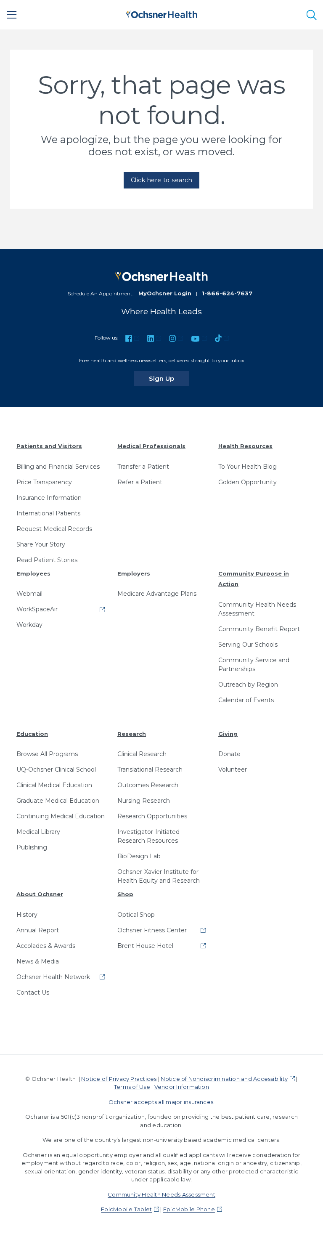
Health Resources (245, 446)
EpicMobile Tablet (126, 1209)
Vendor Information (181, 1086)
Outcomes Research (147, 785)
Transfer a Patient (143, 466)
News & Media (37, 961)
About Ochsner (39, 894)
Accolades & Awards (45, 946)
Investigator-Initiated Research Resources (148, 836)
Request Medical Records (54, 529)
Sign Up (169, 378)
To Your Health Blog (247, 466)
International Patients (48, 513)
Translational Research (150, 769)
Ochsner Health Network (53, 977)
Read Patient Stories (46, 560)
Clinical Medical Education (54, 785)
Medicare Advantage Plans (156, 593)
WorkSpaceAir (37, 609)
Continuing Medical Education (60, 816)
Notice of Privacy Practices (118, 1078)
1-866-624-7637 (227, 293)
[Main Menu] (11, 14)
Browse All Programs (47, 754)
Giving (228, 733)
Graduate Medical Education (57, 800)
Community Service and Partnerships (253, 664)
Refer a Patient (139, 482)
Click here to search (162, 180)
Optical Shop (136, 914)
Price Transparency (44, 482)
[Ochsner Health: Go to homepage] (161, 13)
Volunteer (232, 769)
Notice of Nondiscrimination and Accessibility (224, 1078)
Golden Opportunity (247, 482)
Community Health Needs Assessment (257, 609)
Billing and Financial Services (58, 466)
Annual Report (37, 930)
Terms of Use (132, 1086)
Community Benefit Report (259, 629)
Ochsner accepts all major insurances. (162, 1102)
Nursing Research (143, 800)
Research (131, 733)
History (26, 914)
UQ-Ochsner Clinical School (56, 769)
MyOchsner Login (164, 293)
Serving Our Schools (248, 644)
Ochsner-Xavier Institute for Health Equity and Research (158, 876)
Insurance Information (49, 498)
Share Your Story (40, 544)
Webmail (29, 593)
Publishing (31, 847)
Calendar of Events (246, 700)
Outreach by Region (248, 684)
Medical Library (38, 832)
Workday (29, 625)
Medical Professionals (151, 446)
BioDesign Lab (139, 856)
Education (32, 733)
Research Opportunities (152, 816)
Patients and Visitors (49, 446)
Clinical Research (142, 754)
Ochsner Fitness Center (152, 930)
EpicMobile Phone (189, 1209)
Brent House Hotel (145, 946)
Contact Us (32, 992)
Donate (229, 754)
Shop (125, 894)
